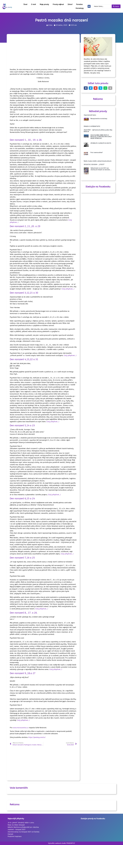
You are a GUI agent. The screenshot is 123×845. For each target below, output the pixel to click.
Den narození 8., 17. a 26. (23, 612)
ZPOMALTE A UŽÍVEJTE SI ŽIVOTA (101, 143)
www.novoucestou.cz (20, 728)
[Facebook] (89, 6)
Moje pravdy (44, 4)
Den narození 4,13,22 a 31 (24, 359)
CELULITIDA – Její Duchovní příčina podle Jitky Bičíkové (98, 130)
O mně (33, 4)
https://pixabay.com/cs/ (37, 737)
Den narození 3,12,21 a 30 (24, 292)
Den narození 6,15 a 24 (22, 498)
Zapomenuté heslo (90, 115)
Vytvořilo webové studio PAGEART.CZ (61, 843)
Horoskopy (80, 8)
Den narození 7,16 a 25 (22, 557)
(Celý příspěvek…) (68, 289)
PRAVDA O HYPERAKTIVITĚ (92, 126)
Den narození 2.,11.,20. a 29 (25, 226)
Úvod (25, 4)
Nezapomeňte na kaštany (99, 118)
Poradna (79, 4)
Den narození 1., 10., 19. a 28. (26, 140)
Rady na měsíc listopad (16, 825)
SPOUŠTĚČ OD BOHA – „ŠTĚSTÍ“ (94, 164)
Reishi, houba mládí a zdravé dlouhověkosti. (98, 161)
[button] (86, 88)
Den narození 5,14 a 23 (22, 425)
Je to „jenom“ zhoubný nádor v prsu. (21, 822)
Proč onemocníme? (97, 152)
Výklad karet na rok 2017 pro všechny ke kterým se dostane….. (101, 169)
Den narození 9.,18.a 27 (22, 673)
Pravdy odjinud (58, 4)
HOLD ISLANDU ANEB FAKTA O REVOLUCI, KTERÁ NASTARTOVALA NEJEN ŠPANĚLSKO (101, 136)
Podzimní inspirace (14, 836)
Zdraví (70, 4)
